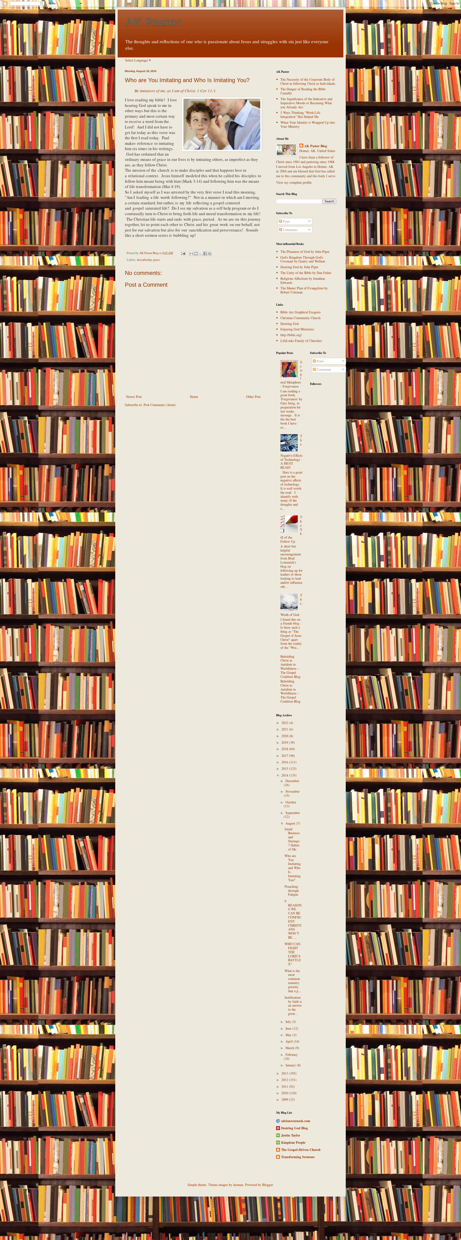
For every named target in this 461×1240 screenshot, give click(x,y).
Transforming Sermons (298, 1156)
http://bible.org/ (291, 335)
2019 (285, 742)
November (292, 791)
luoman (238, 1184)
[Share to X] (200, 253)
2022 (285, 722)
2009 (285, 1099)
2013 (285, 1073)
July (288, 1021)
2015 (285, 768)
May (288, 1035)
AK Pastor (153, 21)
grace (156, 260)
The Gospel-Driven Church (301, 1149)
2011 (285, 1086)
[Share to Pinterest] (209, 253)
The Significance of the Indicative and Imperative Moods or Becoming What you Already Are (306, 103)
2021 (285, 729)
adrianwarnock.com (295, 1120)
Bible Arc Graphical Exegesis (300, 312)
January (291, 1065)
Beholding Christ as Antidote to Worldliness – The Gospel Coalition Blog (290, 666)
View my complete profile (294, 182)
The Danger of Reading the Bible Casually (303, 91)
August (290, 823)
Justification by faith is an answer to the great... (293, 1005)
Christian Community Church (300, 318)
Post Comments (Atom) (160, 404)
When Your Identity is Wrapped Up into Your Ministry (307, 124)
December (292, 780)
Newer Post (134, 396)
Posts (286, 221)
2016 (285, 762)
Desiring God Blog (294, 1128)
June (288, 1028)
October (290, 802)
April (289, 1041)
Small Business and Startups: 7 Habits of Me (292, 839)
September (292, 812)
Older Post (253, 396)
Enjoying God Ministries (297, 329)
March (290, 1047)
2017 (285, 755)
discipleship (144, 260)
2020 (285, 736)
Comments (289, 229)
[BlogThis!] (196, 253)
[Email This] (191, 253)
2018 (285, 749)
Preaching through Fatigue (292, 890)
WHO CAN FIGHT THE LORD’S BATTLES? (293, 954)
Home (194, 396)
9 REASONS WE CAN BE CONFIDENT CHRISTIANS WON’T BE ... (293, 919)
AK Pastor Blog (315, 146)
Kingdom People (293, 1142)
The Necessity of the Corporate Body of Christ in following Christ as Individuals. (308, 81)
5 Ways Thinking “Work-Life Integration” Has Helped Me (300, 114)
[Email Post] (183, 253)
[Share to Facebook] (205, 253)
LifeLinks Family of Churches (301, 340)
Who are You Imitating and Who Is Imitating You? (293, 867)
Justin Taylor (290, 1135)
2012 (285, 1079)
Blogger (267, 1184)
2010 (285, 1093)
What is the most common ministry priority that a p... (293, 980)
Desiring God (289, 323)
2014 (285, 775)
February (291, 1054)
